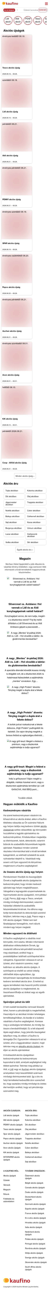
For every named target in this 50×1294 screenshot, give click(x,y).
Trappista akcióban (35, 502)
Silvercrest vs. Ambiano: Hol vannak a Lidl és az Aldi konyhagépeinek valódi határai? (25, 607)
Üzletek (6, 1180)
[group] (8, 20)
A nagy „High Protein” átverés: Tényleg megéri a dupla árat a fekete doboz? (25, 716)
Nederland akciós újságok (32, 1233)
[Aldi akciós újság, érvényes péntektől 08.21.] (16, 136)
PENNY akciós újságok (13, 1124)
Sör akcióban (32, 542)
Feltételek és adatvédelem (8, 1200)
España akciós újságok (34, 1208)
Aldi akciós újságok (11, 1120)
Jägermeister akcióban (11, 503)
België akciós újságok (34, 1183)
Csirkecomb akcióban (32, 535)
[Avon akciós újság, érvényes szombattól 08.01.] (16, 356)
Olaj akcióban (33, 496)
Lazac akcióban (12, 534)
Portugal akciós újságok (35, 1243)
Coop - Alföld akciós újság (14, 462)
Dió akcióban (10, 496)
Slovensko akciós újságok (36, 1262)
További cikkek (25, 797)
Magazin (7, 1189)
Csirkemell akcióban (35, 516)
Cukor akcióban (33, 510)
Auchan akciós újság (12, 331)
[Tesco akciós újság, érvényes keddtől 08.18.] (16, 49)
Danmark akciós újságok (35, 1204)
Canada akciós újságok (35, 1187)
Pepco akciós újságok (12, 1138)
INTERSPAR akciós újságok (11, 1158)
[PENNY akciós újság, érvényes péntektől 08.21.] (16, 180)
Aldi (18, 898)
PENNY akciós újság (11, 199)
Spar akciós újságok (11, 1133)
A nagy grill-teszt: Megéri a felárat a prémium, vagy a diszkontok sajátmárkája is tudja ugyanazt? (25, 770)
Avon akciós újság (10, 375)
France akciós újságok (34, 1213)
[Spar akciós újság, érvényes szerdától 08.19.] (16, 224)
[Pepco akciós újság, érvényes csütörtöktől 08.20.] (16, 268)
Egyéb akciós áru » (25, 549)
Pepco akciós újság (11, 287)
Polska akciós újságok (34, 1239)
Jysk (29, 916)
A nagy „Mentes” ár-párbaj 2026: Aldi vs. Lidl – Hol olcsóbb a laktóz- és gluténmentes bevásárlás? (25, 661)
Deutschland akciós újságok (33, 1198)
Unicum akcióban (34, 528)
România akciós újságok (35, 1248)
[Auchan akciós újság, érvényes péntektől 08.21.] (16, 312)
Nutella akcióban (12, 510)
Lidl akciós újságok (11, 1115)
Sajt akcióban (11, 522)
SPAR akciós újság (10, 243)
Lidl (7, 898)
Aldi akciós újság (10, 155)
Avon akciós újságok (12, 1147)
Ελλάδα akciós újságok (35, 1218)
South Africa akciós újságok (33, 1268)
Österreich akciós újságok (32, 1177)
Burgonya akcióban (13, 528)
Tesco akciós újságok (12, 1129)
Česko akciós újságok (34, 1192)
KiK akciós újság (10, 418)
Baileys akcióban (12, 516)
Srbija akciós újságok (34, 1253)
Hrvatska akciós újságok (35, 1222)
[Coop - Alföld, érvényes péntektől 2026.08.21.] (16, 444)
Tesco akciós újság (11, 67)
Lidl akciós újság (10, 111)
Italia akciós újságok (33, 1227)
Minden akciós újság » (25, 476)
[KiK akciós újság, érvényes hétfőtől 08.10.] (16, 400)
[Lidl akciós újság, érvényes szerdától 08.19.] (16, 93)
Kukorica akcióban (35, 490)
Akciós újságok (9, 1175)
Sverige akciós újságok (34, 1257)
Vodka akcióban (12, 542)
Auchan (25, 1069)
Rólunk (6, 1194)
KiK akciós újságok (11, 1152)
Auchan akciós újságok (13, 1143)
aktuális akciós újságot (29, 1046)
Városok (6, 1185)
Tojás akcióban (11, 490)
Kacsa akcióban (34, 522)
